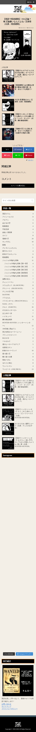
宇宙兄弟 (17, 229)
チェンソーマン (17, 282)
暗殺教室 (17, 226)
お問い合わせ (6, 704)
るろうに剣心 (17, 363)
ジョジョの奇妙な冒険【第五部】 (18, 276)
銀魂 (17, 245)
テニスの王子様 (17, 291)
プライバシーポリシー (10, 709)
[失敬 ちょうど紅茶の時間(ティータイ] (18, 571)
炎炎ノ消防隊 (17, 232)
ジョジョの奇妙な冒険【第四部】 (18, 273)
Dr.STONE (17, 294)
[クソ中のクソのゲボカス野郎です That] (18, 507)
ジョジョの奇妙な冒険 (17, 260)
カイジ (17, 235)
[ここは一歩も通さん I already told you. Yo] (18, 539)
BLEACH (17, 338)
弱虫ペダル (17, 360)
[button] (32, 200)
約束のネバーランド (17, 350)
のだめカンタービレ (17, 310)
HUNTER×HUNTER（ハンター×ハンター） (17, 324)
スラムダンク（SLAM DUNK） (17, 285)
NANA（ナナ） (17, 304)
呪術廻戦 (17, 257)
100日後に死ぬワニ (17, 329)
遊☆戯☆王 (17, 354)
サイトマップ (6, 706)
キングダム (17, 242)
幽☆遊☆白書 (17, 357)
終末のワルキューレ (17, 254)
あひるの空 (17, 223)
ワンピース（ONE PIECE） (17, 369)
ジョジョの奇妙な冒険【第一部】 (18, 263)
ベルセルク (17, 341)
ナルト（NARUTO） (17, 307)
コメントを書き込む (18, 185)
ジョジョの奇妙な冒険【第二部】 (18, 266)
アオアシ (17, 220)
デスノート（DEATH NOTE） (17, 288)
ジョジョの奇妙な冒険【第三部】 (18, 270)
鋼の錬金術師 (17, 319)
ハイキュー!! (17, 316)
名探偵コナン (17, 347)
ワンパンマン (17, 366)
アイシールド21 (17, 217)
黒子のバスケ (17, 251)
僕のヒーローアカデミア (17, 344)
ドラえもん (17, 298)
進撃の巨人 (17, 279)
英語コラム (17, 214)
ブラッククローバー (17, 335)
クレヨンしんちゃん (17, 248)
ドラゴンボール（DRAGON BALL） (17, 301)
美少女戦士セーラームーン (17, 332)
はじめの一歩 (17, 313)
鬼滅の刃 (17, 238)
